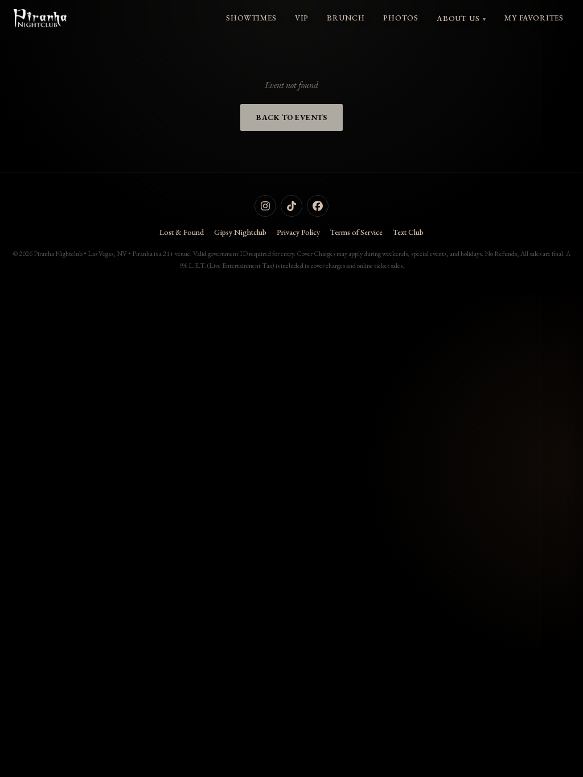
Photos (400, 18)
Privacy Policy (298, 232)
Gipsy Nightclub (240, 232)
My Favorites (534, 18)
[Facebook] (318, 206)
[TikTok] (291, 206)
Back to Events (291, 117)
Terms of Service (356, 232)
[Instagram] (265, 206)
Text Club (408, 232)
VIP (302, 18)
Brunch (346, 18)
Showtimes (251, 18)
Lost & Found (181, 232)
